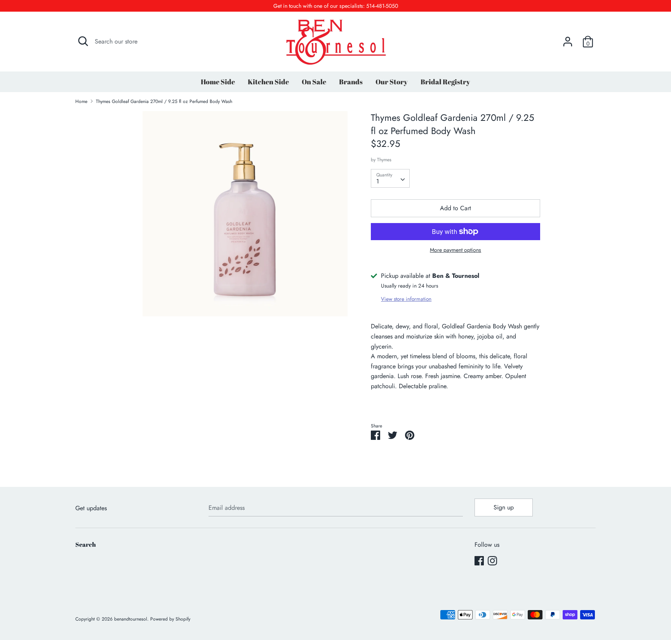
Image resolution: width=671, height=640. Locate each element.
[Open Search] (83, 41)
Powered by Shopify (170, 619)
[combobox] (390, 178)
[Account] (567, 38)
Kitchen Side (268, 81)
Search (85, 544)
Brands (351, 81)
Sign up (504, 507)
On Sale (314, 81)
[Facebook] (479, 560)
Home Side (218, 81)
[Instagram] (492, 560)
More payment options (455, 250)
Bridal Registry (445, 81)
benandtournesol (130, 619)
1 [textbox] (377, 181)
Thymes (384, 159)
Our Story (391, 81)
